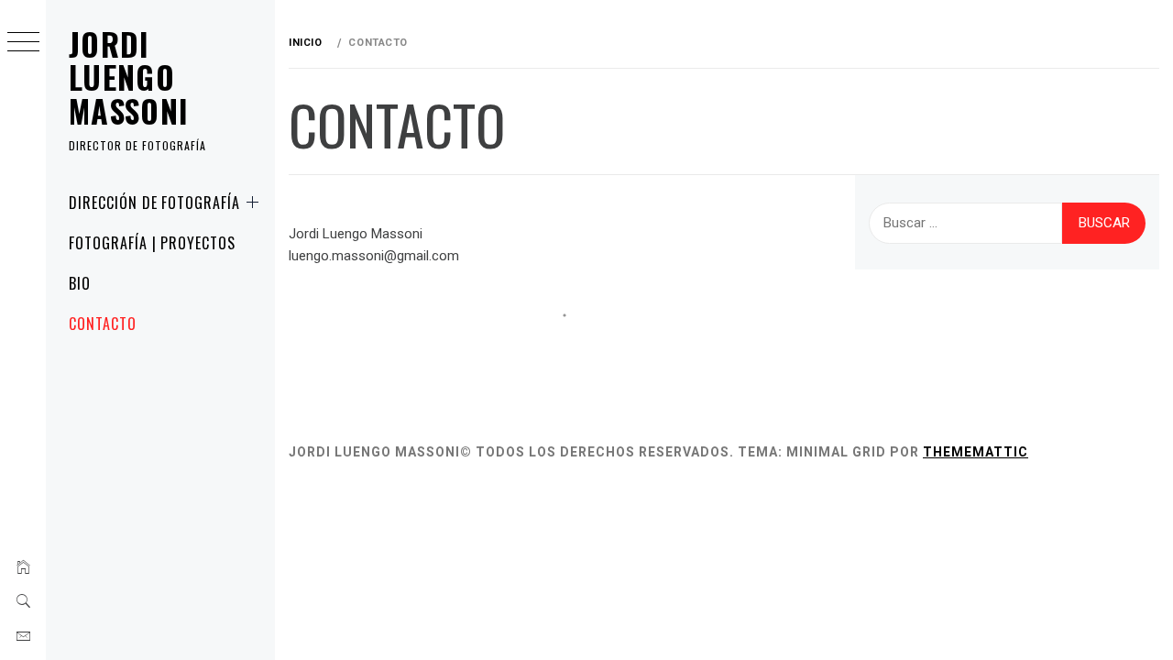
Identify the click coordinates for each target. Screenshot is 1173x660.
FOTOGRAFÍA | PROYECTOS (152, 243)
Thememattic (975, 452)
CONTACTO (103, 324)
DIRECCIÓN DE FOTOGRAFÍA (154, 203)
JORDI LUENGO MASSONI (129, 77)
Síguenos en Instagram (576, 349)
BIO (80, 283)
